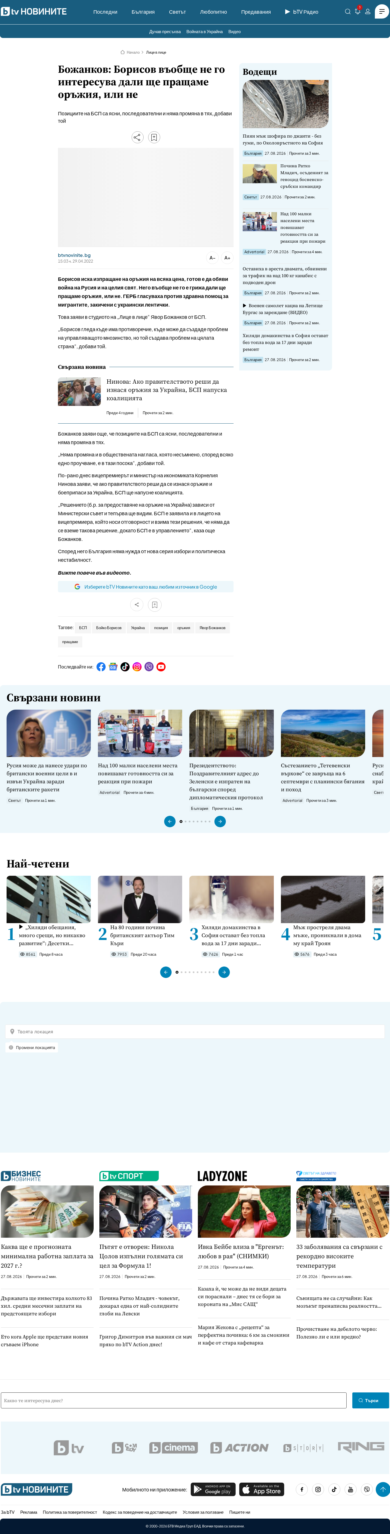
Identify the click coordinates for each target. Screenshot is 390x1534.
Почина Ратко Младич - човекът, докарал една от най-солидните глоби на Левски (139, 1306)
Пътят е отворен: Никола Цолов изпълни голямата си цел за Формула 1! (141, 1256)
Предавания (256, 11)
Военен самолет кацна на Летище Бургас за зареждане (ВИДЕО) (283, 308)
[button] (170, 821)
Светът (177, 11)
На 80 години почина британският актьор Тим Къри (142, 935)
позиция (161, 627)
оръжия (183, 627)
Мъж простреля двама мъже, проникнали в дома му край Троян (327, 935)
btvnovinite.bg (74, 255)
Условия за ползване (203, 1511)
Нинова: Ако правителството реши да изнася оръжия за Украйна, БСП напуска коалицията (166, 389)
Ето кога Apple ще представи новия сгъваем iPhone (44, 1340)
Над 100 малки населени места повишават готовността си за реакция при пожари (302, 227)
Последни (105, 11)
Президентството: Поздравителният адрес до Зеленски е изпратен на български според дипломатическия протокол (226, 781)
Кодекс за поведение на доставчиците (140, 1511)
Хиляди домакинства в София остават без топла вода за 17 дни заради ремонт (285, 342)
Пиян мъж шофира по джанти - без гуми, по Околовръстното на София (283, 139)
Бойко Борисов (109, 627)
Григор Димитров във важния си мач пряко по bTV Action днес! (145, 1340)
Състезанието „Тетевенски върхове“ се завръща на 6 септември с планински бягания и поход (323, 777)
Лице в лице (156, 52)
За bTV (8, 1511)
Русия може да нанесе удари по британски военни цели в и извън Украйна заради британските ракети (47, 777)
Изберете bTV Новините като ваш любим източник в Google (151, 586)
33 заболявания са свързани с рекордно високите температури (339, 1256)
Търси (371, 1400)
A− (213, 258)
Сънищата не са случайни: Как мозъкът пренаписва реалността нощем (336, 1302)
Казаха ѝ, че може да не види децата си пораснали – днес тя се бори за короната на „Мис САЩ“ (242, 1296)
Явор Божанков (213, 627)
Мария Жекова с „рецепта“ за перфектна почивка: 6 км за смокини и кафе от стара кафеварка (244, 1335)
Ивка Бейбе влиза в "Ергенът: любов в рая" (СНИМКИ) (241, 1251)
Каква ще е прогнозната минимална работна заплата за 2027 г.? (47, 1256)
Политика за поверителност (70, 1511)
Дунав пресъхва (165, 31)
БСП (83, 627)
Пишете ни (239, 1511)
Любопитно (213, 11)
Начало (133, 52)
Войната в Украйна (204, 31)
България (143, 11)
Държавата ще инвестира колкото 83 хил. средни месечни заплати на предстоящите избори (46, 1306)
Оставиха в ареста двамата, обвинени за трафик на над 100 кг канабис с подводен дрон (285, 275)
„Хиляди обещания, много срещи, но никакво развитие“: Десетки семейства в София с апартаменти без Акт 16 (52, 935)
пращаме (70, 641)
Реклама (28, 1511)
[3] (358, 12)
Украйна (138, 627)
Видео (234, 31)
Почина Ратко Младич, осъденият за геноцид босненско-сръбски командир (304, 176)
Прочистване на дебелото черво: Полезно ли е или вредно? (336, 1332)
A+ (227, 258)
